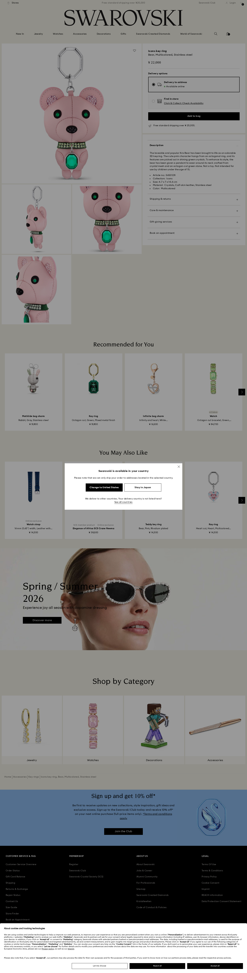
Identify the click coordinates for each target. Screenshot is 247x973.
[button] (179, 466)
